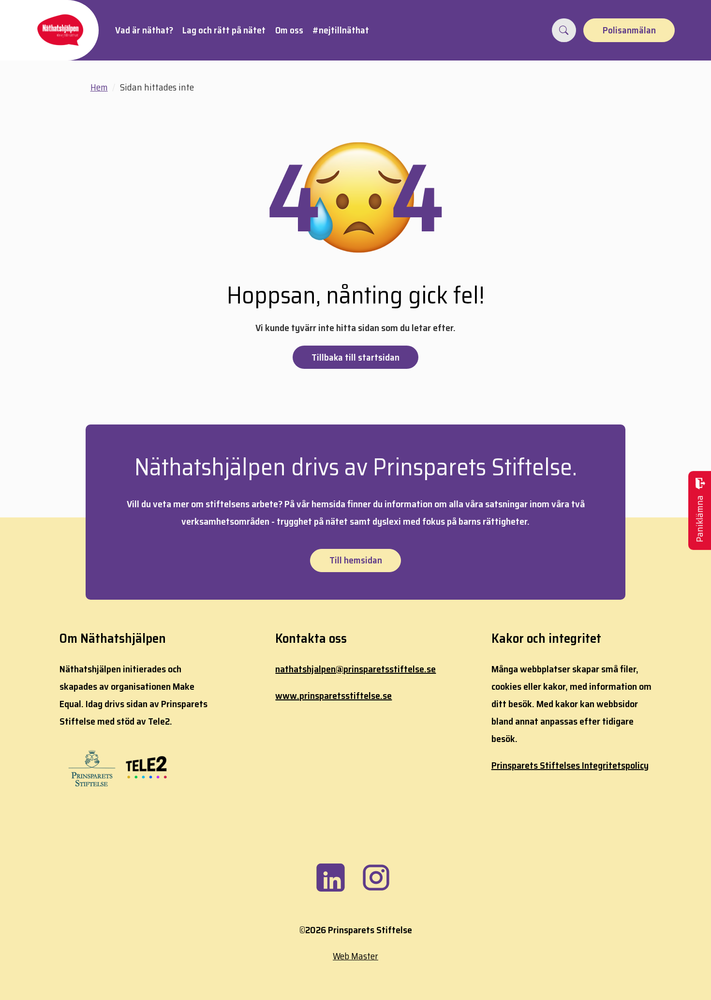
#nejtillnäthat (340, 30)
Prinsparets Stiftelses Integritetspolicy (570, 765)
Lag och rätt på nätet (224, 30)
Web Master (355, 956)
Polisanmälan (629, 30)
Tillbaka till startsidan (355, 357)
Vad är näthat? (144, 30)
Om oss (289, 30)
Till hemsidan (355, 560)
